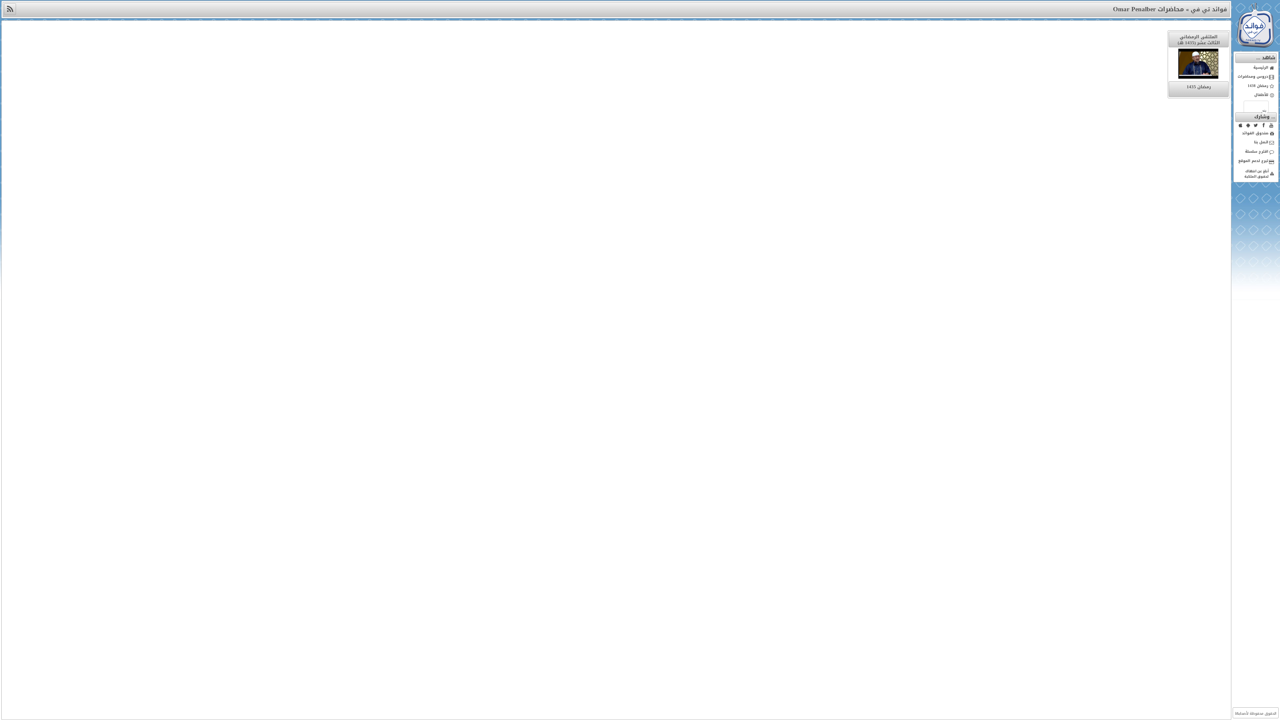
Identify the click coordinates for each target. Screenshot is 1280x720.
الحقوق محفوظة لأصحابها (1255, 713)
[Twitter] (1256, 125)
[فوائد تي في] (1255, 46)
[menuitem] (1256, 68)
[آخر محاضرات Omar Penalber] (10, 9)
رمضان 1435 (1199, 87)
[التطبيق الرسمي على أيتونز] (1241, 125)
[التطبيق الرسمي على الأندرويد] (1248, 125)
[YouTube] (1271, 125)
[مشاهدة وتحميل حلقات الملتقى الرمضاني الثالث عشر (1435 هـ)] (1199, 65)
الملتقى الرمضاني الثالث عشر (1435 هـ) (1199, 40)
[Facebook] (1264, 125)
